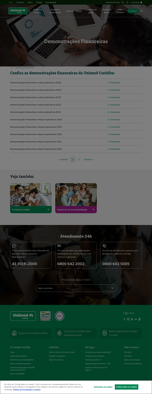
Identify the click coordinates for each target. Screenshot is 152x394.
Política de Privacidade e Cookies (27, 389)
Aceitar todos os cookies (126, 387)
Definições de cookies (103, 387)
